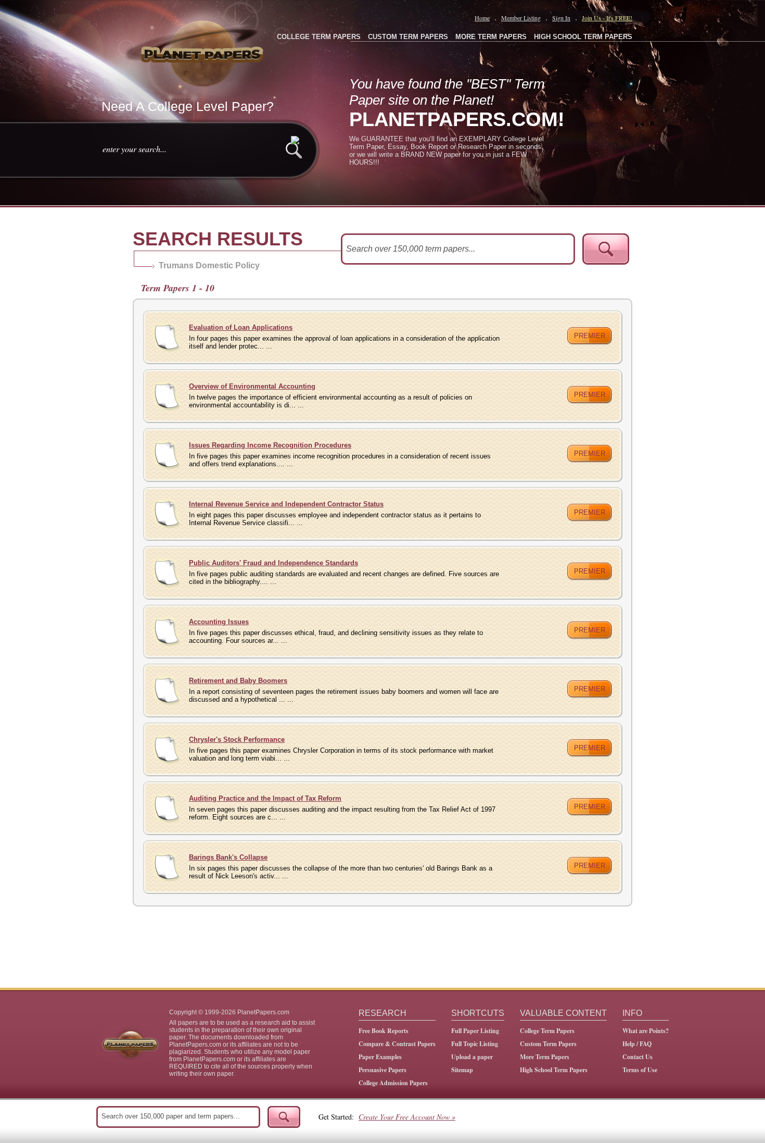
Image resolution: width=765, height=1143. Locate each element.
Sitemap (462, 1069)
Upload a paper (472, 1056)
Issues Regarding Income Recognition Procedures (270, 445)
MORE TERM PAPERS (491, 37)
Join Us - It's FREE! (607, 18)
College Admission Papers (393, 1082)
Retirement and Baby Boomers (238, 681)
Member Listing (521, 18)
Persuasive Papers (382, 1069)
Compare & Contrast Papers (397, 1043)
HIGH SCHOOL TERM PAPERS (583, 37)
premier (589, 336)
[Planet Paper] (203, 52)
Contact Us (637, 1056)
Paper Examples (380, 1056)
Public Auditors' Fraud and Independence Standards (273, 563)
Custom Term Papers (548, 1043)
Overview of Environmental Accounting (252, 386)
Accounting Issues (219, 622)
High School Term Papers (554, 1069)
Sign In (561, 18)
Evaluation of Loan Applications (240, 327)
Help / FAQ (637, 1043)
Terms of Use (639, 1069)
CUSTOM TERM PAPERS (408, 37)
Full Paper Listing (475, 1030)
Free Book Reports (384, 1030)
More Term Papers (544, 1056)
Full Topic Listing (474, 1043)
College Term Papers (547, 1030)
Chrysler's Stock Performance (237, 739)
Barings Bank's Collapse (228, 857)
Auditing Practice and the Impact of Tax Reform (265, 798)
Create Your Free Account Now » (407, 1117)
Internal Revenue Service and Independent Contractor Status (286, 504)
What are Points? (645, 1030)
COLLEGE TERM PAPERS (319, 37)
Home (482, 18)
